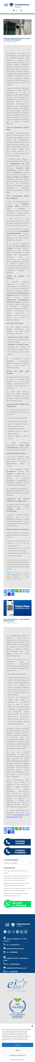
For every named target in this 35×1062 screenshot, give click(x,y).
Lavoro (15, 623)
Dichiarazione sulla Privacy (17, 1059)
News (14, 42)
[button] (32, 1026)
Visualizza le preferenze (17, 1055)
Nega (17, 1050)
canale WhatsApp (12, 575)
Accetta (17, 1045)
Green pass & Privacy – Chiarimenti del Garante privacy (17, 620)
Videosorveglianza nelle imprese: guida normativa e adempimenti (17, 39)
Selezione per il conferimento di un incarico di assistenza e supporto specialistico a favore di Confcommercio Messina (17, 878)
